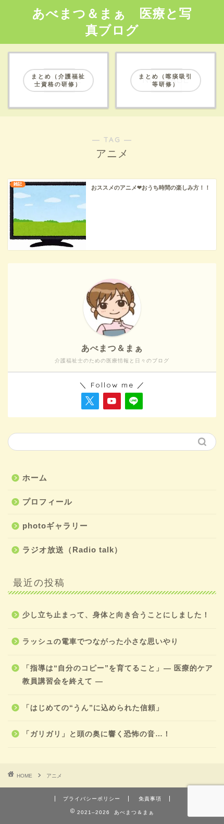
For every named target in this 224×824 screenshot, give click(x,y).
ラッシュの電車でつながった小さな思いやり (100, 641)
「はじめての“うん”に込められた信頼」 (93, 708)
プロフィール (47, 501)
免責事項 (150, 799)
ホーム (34, 477)
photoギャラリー (55, 525)
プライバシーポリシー (91, 799)
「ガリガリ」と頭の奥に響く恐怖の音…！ (96, 734)
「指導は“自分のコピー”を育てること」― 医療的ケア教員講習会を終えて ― (117, 675)
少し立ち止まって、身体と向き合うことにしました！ (116, 615)
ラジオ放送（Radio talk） (72, 549)
